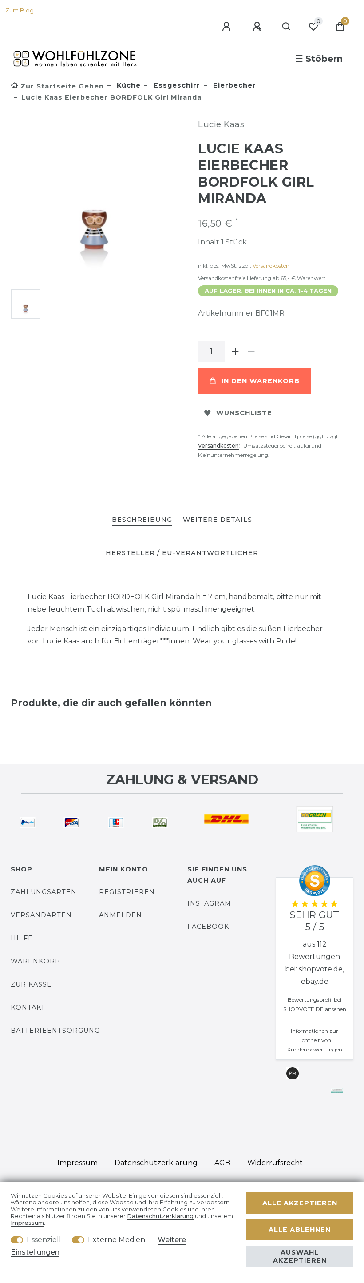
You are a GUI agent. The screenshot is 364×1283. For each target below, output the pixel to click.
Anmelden (120, 915)
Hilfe (22, 938)
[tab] (142, 520)
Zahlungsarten (44, 892)
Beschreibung (142, 520)
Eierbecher (233, 85)
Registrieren (127, 892)
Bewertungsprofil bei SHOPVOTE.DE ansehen (314, 1004)
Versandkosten (271, 265)
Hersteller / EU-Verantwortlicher (182, 553)
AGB (222, 1163)
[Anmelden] (227, 26)
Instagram (209, 903)
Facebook (208, 927)
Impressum (77, 1163)
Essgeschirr (175, 85)
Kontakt (28, 1007)
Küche (128, 85)
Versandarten (41, 915)
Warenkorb (35, 961)
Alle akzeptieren (299, 1203)
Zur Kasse (31, 984)
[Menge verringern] (251, 351)
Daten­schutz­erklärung (156, 1163)
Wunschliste (244, 413)
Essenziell (44, 1239)
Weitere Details (217, 520)
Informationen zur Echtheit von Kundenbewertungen (314, 1040)
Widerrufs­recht (275, 1163)
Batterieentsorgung (55, 1031)
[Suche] (286, 27)
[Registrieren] (258, 26)
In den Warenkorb (261, 381)
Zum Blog (19, 10)
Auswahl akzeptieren (300, 1256)
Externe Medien (116, 1239)
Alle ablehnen (300, 1230)
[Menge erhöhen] (235, 351)
